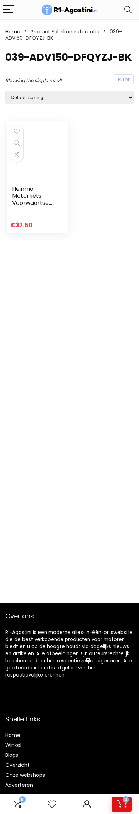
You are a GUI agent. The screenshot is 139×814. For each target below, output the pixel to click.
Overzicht (17, 765)
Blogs (11, 755)
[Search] (128, 9)
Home (12, 31)
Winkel (13, 745)
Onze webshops (25, 774)
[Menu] (8, 9)
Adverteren (19, 784)
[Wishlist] (52, 804)
